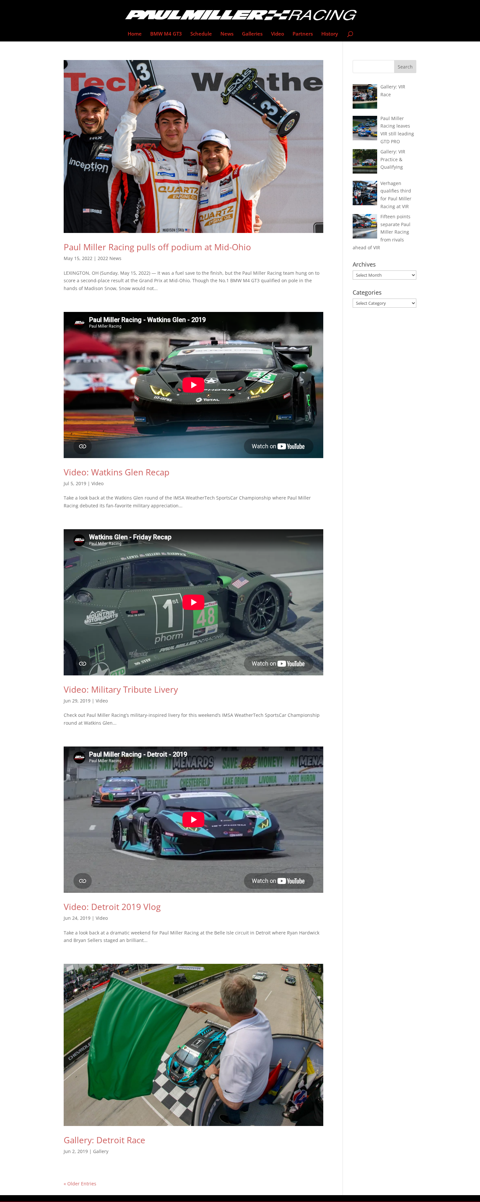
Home (135, 34)
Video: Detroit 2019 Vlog (112, 907)
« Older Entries (80, 1183)
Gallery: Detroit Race (104, 1140)
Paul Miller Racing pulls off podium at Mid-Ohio (157, 247)
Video (277, 34)
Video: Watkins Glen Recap (116, 472)
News (226, 34)
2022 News (109, 258)
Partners (303, 34)
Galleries (252, 34)
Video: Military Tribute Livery (121, 689)
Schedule (201, 34)
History (329, 34)
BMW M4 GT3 (166, 34)
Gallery (100, 1151)
